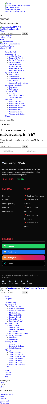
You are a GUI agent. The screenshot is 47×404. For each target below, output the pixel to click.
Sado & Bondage (15, 97)
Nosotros (6, 196)
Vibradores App (15, 101)
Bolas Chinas (14, 75)
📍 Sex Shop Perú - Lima (34, 196)
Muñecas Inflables (15, 64)
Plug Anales (13, 81)
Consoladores (14, 77)
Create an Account (6, 395)
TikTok (10, 263)
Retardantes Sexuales (16, 70)
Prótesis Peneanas (15, 68)
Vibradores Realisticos (17, 114)
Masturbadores (14, 62)
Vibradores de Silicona (17, 106)
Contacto (5, 199)
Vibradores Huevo (15, 110)
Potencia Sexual (15, 66)
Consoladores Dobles (17, 79)
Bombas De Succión (16, 58)
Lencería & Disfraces (16, 95)
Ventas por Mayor (9, 203)
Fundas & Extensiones (17, 60)
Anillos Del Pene (15, 56)
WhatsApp (12, 246)
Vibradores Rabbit (15, 112)
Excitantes (13, 87)
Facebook (12, 252)
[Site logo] (12, 31)
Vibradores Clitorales (16, 104)
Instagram (12, 258)
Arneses (12, 93)
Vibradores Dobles (16, 108)
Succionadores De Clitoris (18, 83)
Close (2, 383)
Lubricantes (13, 89)
